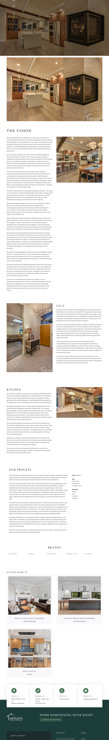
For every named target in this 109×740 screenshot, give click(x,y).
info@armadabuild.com (90, 699)
